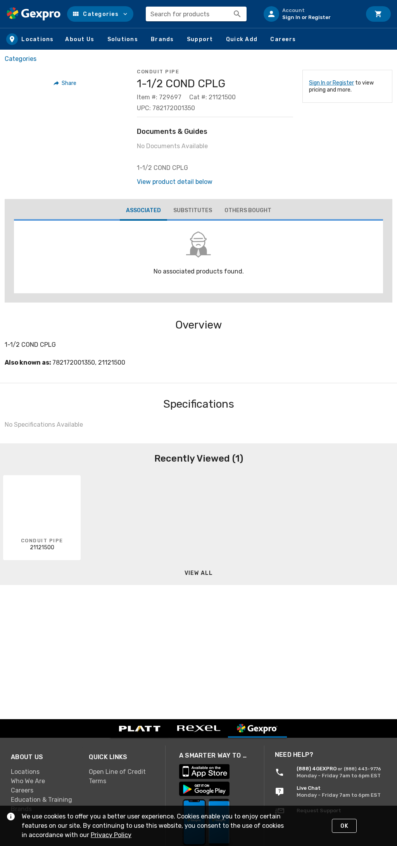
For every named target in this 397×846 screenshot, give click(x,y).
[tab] (143, 211)
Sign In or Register (331, 83)
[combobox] (196, 14)
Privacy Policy (111, 835)
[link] (44, 772)
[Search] (237, 14)
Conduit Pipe (158, 71)
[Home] (33, 14)
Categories (20, 58)
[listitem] (309, 14)
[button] (100, 14)
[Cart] (378, 14)
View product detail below (174, 181)
